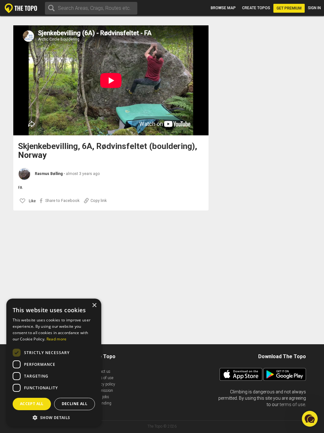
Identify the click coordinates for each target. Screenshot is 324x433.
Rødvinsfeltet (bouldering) (145, 146)
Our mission (102, 390)
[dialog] (53, 363)
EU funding (101, 403)
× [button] (94, 305)
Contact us (101, 371)
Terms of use (102, 378)
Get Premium (289, 8)
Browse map (223, 8)
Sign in (314, 8)
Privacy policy (103, 384)
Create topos (256, 8)
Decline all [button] (74, 403)
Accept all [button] (32, 403)
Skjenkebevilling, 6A (55, 146)
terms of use (292, 404)
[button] (310, 419)
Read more (57, 339)
